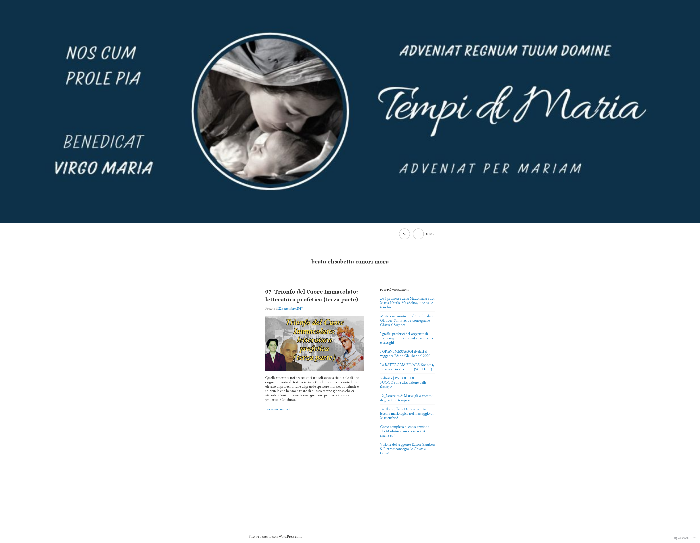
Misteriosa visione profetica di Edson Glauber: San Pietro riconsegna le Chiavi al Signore (407, 320)
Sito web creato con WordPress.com (275, 536)
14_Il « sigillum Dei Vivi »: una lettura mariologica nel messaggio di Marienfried (406, 413)
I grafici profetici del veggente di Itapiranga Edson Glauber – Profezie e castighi (407, 338)
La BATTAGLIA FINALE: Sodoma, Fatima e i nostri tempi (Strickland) (407, 366)
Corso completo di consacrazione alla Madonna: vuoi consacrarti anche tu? (404, 431)
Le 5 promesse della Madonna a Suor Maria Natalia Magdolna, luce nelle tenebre (407, 302)
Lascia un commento (279, 409)
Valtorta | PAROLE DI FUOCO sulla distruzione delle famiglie (403, 382)
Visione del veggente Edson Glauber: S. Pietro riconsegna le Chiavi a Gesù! (407, 448)
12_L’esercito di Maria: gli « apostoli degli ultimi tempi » (406, 397)
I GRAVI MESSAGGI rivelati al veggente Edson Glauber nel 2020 (405, 353)
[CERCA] (404, 233)
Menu (430, 234)
